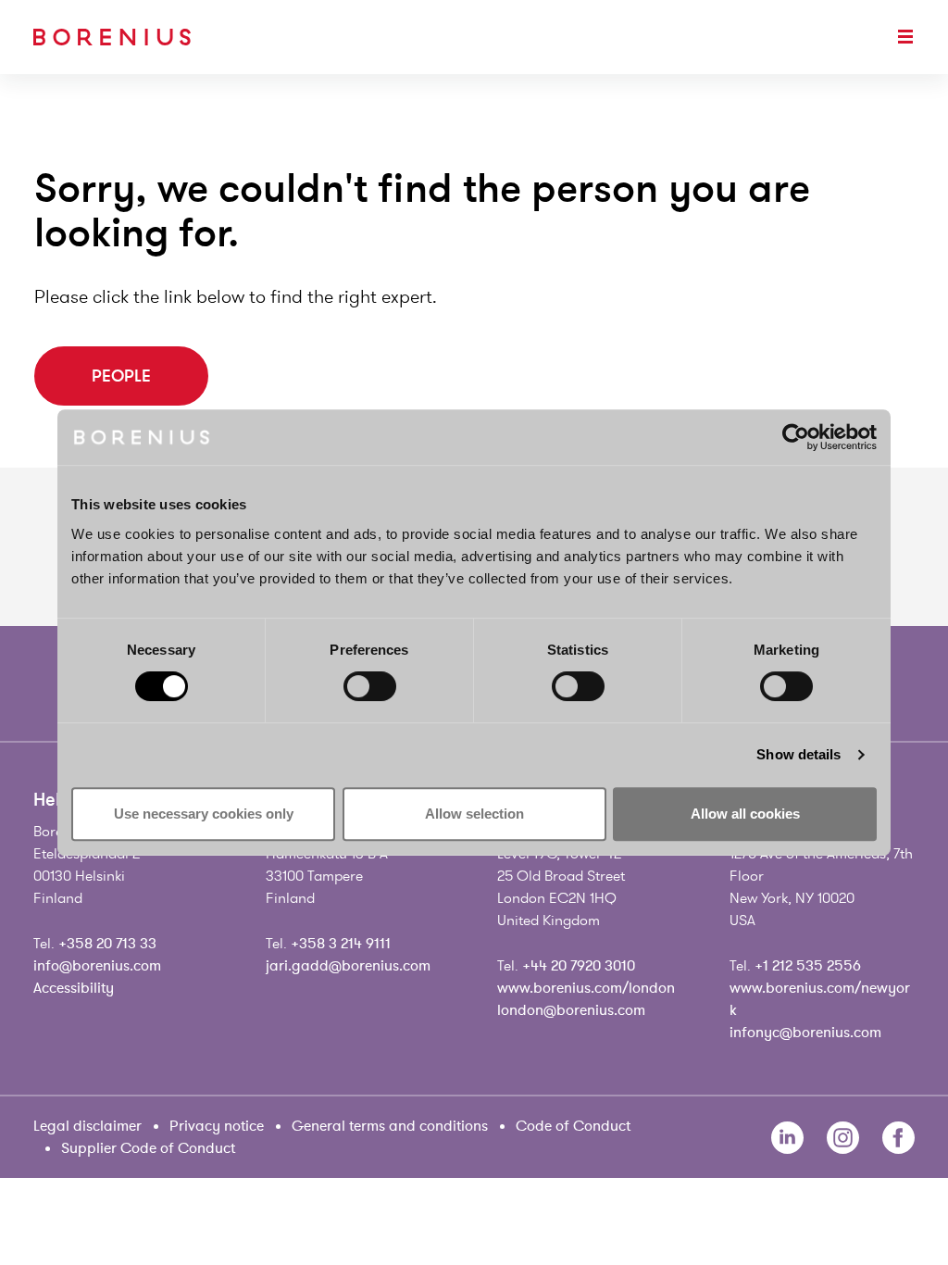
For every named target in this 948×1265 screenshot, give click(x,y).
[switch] (369, 686)
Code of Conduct (573, 1126)
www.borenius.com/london (586, 988)
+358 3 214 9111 (341, 943)
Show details (798, 754)
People (121, 376)
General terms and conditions (390, 1126)
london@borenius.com (571, 1010)
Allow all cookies (745, 813)
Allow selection (474, 813)
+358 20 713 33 (107, 943)
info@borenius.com (97, 966)
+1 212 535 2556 (808, 966)
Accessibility (73, 988)
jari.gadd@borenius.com (348, 966)
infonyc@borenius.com (805, 1032)
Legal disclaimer (87, 1126)
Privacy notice (216, 1126)
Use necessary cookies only (203, 813)
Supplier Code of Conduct (148, 1148)
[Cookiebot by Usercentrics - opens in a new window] (796, 437)
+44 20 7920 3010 (578, 966)
